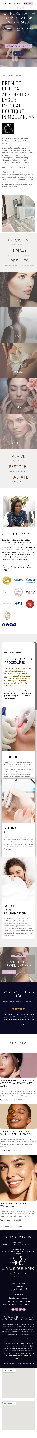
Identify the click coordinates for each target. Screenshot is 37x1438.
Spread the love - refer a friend (18, 963)
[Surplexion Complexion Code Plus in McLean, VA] (18, 1116)
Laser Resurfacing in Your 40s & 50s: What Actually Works (17, 1083)
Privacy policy (18, 1286)
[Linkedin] (3, 624)
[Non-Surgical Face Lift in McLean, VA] (18, 1178)
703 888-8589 (18, 1294)
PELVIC (18, 371)
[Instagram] (7, 624)
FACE (18, 300)
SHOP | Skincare (17, 8)
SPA (18, 407)
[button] (28, 3)
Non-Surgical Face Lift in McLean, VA (16, 1205)
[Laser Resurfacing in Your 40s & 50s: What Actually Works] (18, 1065)
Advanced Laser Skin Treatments (18, 1339)
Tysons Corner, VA (19, 1242)
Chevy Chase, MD (18, 1249)
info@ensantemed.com (18, 1298)
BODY (18, 336)
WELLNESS (18, 442)
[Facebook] (11, 624)
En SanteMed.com (9, 1363)
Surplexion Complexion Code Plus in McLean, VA (15, 1133)
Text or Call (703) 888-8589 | (13, 3)
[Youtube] (14, 624)
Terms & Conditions (18, 1283)
